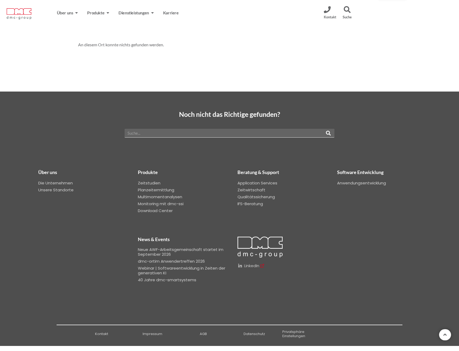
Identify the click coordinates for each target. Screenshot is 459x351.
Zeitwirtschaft (251, 190)
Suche (347, 17)
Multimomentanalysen (160, 197)
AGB (203, 333)
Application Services (257, 183)
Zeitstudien (149, 183)
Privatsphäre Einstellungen (293, 333)
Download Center (155, 210)
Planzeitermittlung (156, 190)
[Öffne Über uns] (76, 13)
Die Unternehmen (55, 183)
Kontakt (101, 333)
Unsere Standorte (56, 190)
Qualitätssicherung (256, 197)
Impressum (152, 333)
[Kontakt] (327, 9)
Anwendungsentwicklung (361, 183)
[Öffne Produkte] (108, 13)
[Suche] (347, 9)
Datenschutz (254, 333)
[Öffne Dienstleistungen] (152, 13)
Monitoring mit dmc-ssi (161, 204)
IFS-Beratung (250, 204)
